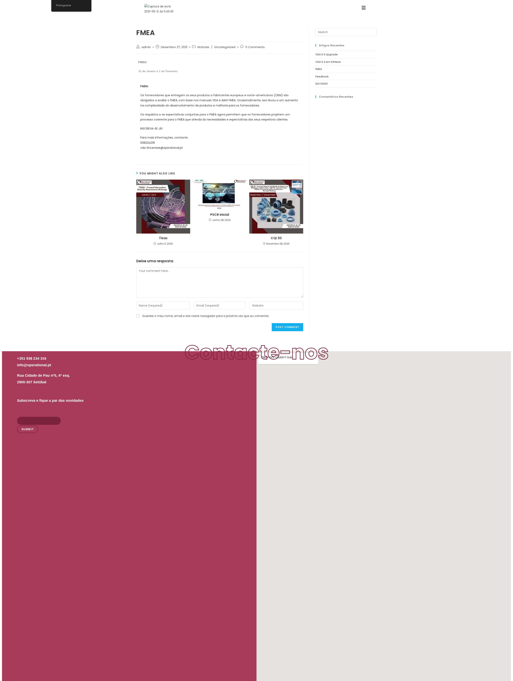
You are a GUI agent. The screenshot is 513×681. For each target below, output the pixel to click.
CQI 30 (276, 238)
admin (146, 47)
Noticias (203, 47)
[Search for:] (346, 32)
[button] (363, 8)
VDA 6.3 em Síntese (328, 62)
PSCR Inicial (219, 214)
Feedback (322, 76)
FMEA (318, 69)
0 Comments (255, 47)
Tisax (163, 238)
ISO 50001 (321, 84)
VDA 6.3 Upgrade (326, 54)
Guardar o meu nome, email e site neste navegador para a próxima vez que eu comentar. (205, 316)
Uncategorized (224, 47)
